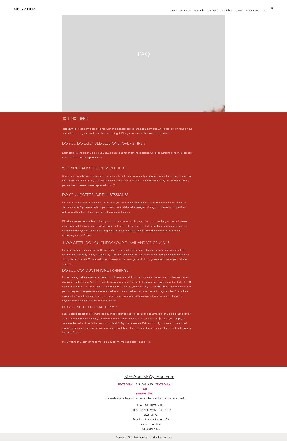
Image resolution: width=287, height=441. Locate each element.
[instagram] (272, 8)
